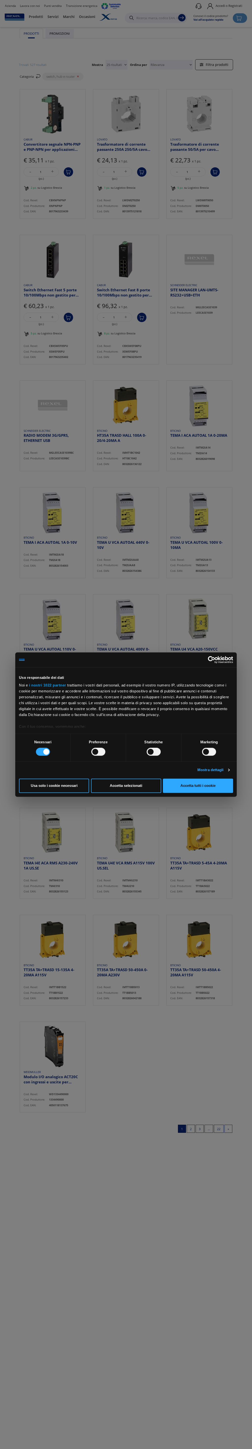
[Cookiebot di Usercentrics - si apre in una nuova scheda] (211, 659)
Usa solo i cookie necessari (54, 785)
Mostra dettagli (210, 770)
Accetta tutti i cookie (198, 785)
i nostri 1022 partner (47, 685)
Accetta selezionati (126, 785)
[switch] (98, 752)
